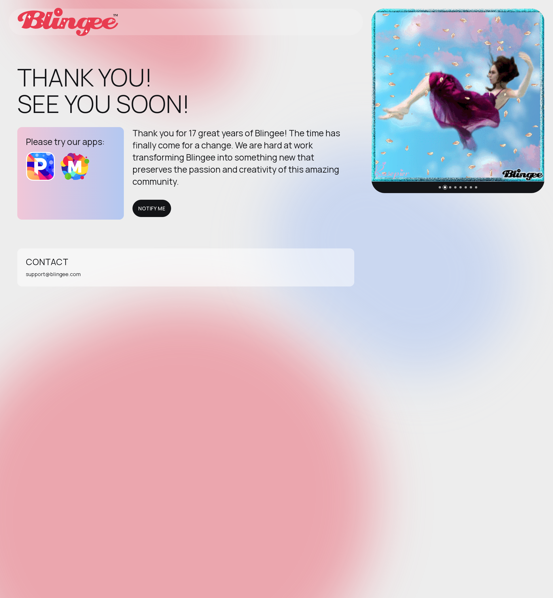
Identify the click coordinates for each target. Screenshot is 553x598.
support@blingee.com (53, 274)
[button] (440, 187)
